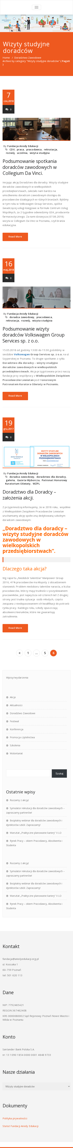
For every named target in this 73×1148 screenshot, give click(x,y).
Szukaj (59, 773)
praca (20, 149)
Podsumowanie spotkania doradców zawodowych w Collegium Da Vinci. (30, 167)
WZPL (36, 483)
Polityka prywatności (15, 1118)
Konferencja (16, 729)
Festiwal (14, 721)
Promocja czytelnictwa (22, 737)
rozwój (10, 153)
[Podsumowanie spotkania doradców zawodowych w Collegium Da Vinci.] (36, 129)
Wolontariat (16, 753)
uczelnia (22, 153)
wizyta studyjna (40, 153)
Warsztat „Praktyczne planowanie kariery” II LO (35, 832)
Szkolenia (15, 745)
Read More (15, 236)
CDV (12, 149)
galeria (10, 480)
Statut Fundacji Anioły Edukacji (20, 1126)
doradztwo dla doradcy (51, 476)
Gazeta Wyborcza (28, 480)
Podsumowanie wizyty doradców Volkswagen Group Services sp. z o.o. (34, 335)
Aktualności (16, 705)
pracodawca (34, 149)
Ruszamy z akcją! (19, 800)
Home (6, 57)
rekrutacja (50, 149)
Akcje (13, 697)
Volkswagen (22, 354)
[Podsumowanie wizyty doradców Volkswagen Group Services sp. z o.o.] (36, 297)
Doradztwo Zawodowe (27, 57)
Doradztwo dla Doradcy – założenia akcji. (29, 495)
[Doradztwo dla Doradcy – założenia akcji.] (36, 457)
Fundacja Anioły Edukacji (22, 146)
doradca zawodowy (22, 317)
